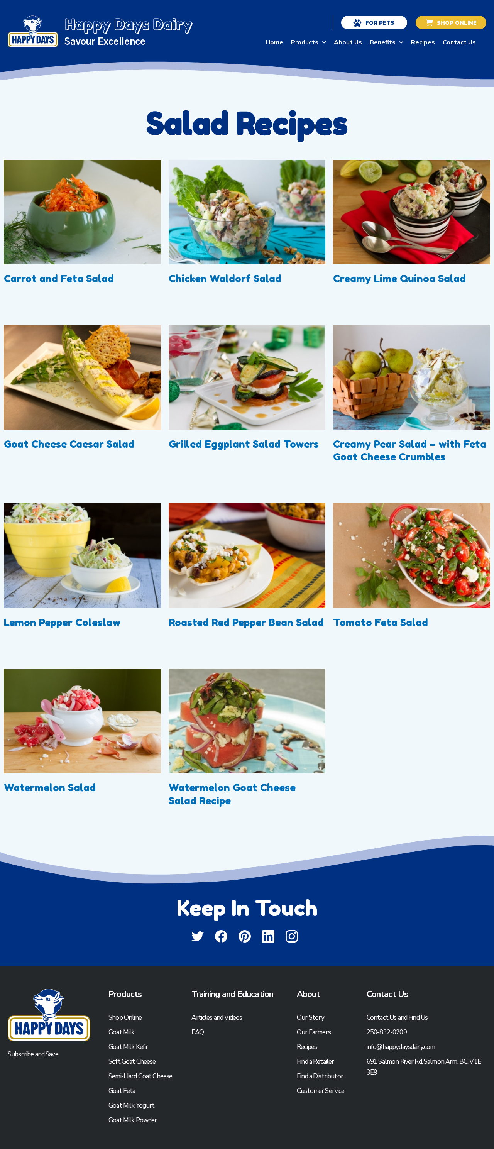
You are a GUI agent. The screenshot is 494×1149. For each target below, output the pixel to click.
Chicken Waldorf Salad (225, 272)
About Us (348, 34)
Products (304, 34)
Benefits (383, 34)
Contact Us (459, 34)
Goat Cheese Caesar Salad (69, 438)
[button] (247, 1146)
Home (274, 34)
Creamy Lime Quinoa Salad (399, 272)
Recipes (423, 34)
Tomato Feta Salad (380, 616)
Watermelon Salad (51, 781)
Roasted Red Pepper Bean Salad (246, 616)
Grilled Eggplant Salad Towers (244, 438)
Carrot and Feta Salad (60, 272)
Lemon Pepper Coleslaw (64, 616)
